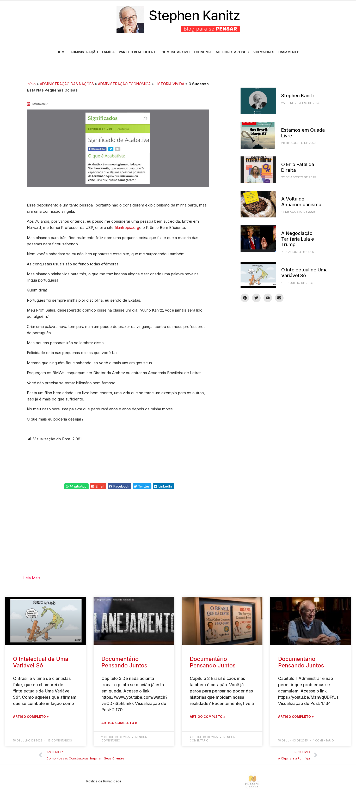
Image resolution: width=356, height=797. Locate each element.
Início (31, 84)
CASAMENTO (288, 52)
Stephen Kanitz (298, 95)
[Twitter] (256, 298)
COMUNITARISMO (176, 52)
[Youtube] (267, 298)
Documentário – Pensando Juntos (124, 662)
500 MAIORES (263, 52)
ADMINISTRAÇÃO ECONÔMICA (124, 84)
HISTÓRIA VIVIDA (169, 84)
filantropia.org (127, 227)
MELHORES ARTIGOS (232, 52)
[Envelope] (279, 298)
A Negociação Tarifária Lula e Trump (297, 238)
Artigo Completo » (31, 717)
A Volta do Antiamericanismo (301, 201)
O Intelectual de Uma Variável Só (304, 272)
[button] (76, 486)
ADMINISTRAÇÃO (84, 52)
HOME (61, 52)
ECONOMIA (203, 52)
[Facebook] (245, 298)
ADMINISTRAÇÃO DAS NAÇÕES (67, 84)
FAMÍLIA (108, 52)
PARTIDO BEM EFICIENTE (138, 52)
